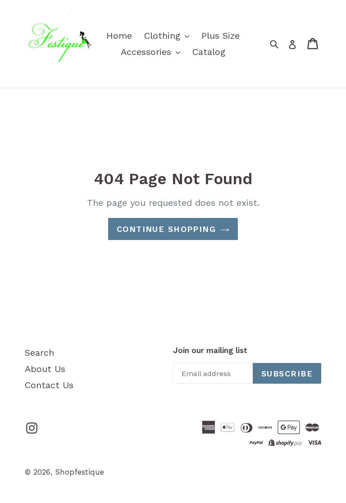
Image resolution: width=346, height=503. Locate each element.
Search (39, 352)
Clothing (163, 35)
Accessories (147, 51)
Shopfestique (79, 471)
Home (119, 35)
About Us (45, 368)
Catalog (208, 51)
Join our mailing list (210, 350)
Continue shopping (166, 229)
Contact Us (49, 385)
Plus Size (220, 35)
